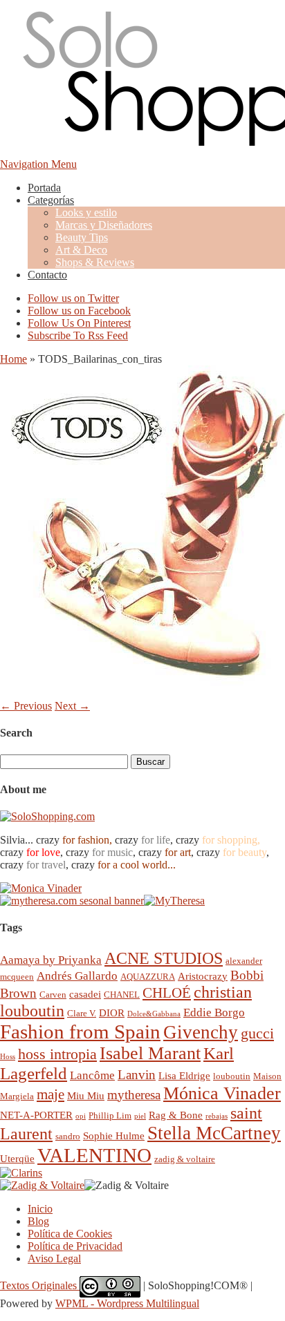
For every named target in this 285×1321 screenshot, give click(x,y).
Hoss (7, 1057)
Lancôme (92, 1075)
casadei (85, 994)
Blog (38, 1221)
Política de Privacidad (75, 1246)
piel (140, 1116)
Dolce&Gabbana (154, 1014)
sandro (67, 1136)
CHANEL (122, 994)
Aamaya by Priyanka (51, 960)
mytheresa (133, 1094)
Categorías (51, 200)
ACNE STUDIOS (163, 958)
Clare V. (81, 1013)
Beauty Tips (81, 237)
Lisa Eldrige (184, 1075)
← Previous (26, 706)
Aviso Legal (54, 1258)
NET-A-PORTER (36, 1115)
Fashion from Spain (80, 1031)
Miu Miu (85, 1095)
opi (80, 1116)
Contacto (47, 275)
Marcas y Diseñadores (103, 225)
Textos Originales (40, 1285)
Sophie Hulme (114, 1135)
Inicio (40, 1209)
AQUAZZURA (147, 976)
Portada (44, 187)
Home (13, 359)
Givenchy (200, 1032)
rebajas (216, 1116)
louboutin (231, 1076)
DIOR (112, 1012)
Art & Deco (81, 250)
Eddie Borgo (214, 1012)
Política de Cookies (70, 1233)
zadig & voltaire (184, 1159)
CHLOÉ (166, 992)
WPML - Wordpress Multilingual (127, 1303)
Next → (72, 706)
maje (50, 1094)
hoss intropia (57, 1054)
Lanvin (137, 1074)
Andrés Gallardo (77, 975)
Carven (52, 994)
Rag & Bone (176, 1115)
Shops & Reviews (94, 262)
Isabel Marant (150, 1053)
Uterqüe (17, 1158)
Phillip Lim (110, 1115)
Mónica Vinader (222, 1093)
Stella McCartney (214, 1133)
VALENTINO (94, 1155)
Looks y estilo (86, 212)
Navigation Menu (38, 164)
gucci (257, 1033)
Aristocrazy (203, 976)
